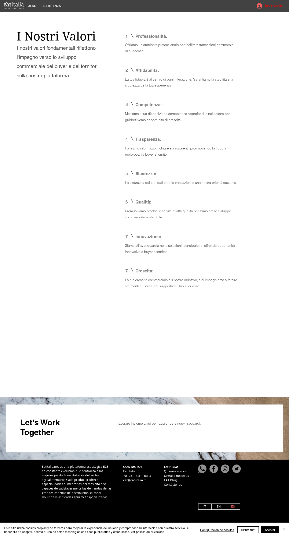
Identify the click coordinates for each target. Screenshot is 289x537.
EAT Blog (170, 480)
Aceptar (270, 530)
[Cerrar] (283, 530)
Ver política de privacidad (147, 532)
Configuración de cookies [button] (217, 530)
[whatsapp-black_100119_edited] (202, 468)
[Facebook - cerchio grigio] (213, 468)
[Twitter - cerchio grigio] (236, 468)
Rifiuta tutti (248, 530)
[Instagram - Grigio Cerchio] (225, 468)
